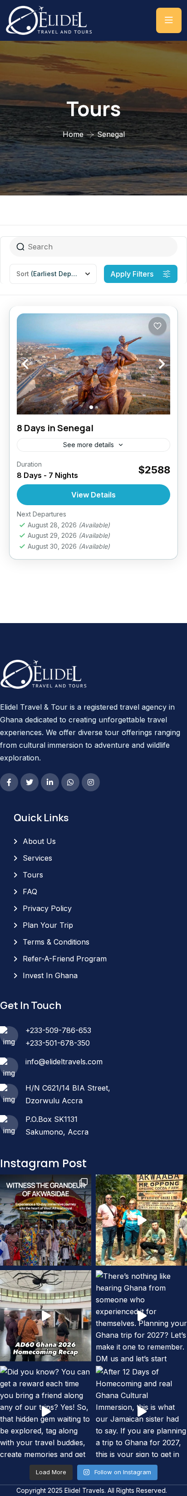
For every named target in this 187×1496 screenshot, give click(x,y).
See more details (88, 444)
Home (73, 134)
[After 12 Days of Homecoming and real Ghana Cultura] (141, 1411)
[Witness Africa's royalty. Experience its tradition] (45, 1220)
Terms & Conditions (56, 941)
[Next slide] (152, 363)
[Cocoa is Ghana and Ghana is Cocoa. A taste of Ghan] (141, 1220)
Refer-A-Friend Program (65, 958)
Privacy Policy (47, 908)
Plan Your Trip (48, 925)
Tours (33, 874)
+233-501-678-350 (57, 1043)
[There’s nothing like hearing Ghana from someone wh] (141, 1315)
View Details (93, 494)
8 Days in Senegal (55, 428)
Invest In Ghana (50, 975)
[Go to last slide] (35, 363)
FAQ (30, 891)
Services (37, 858)
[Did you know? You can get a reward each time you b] (45, 1411)
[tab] (91, 407)
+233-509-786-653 (58, 1030)
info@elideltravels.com (64, 1061)
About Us (39, 841)
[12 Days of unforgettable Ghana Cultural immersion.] (45, 1315)
